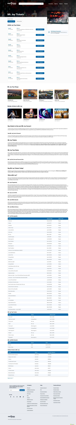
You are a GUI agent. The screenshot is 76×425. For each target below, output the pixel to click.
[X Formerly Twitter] (13, 397)
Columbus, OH (11, 21)
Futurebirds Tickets (56, 400)
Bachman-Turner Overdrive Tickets (58, 398)
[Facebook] (10, 397)
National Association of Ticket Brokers (32, 406)
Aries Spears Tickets (56, 402)
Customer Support (43, 387)
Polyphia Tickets (56, 389)
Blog (28, 395)
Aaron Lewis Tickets (56, 393)
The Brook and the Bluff (29, 162)
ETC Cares (29, 393)
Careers (28, 397)
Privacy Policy (42, 393)
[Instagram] (17, 397)
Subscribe (22, 390)
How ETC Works (43, 401)
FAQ (41, 389)
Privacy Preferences (43, 405)
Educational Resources (44, 403)
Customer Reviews (30, 391)
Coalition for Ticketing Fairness (32, 403)
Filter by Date (19, 21)
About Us (28, 387)
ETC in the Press (29, 408)
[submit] (42, 4)
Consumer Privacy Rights (44, 395)
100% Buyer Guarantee (31, 389)
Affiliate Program (30, 399)
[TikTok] (23, 397)
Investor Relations (30, 410)
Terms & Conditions (43, 391)
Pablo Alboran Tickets (57, 391)
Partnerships (29, 401)
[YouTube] (20, 397)
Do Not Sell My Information (44, 397)
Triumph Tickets (56, 387)
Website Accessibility (43, 399)
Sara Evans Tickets (56, 395)
